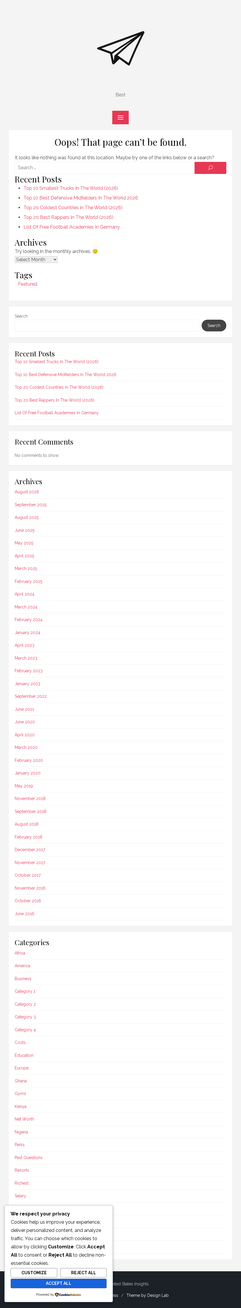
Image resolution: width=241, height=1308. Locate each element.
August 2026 (27, 491)
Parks (20, 1144)
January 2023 (27, 683)
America (22, 965)
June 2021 (24, 709)
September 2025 (30, 504)
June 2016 (24, 913)
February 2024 (29, 619)
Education (24, 1055)
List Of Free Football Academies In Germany (72, 227)
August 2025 (27, 517)
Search (21, 316)
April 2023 (24, 645)
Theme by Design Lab (147, 1295)
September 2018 (30, 811)
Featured (27, 284)
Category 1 (25, 991)
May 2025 (24, 543)
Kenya (20, 1106)
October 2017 (28, 875)
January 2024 (27, 632)
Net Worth (24, 1119)
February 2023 (29, 670)
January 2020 (28, 773)
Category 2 (25, 1004)
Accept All (58, 1283)
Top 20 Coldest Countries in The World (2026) (73, 207)
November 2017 (30, 862)
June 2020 (25, 722)
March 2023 (26, 658)
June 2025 (24, 530)
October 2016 (28, 900)
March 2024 (26, 607)
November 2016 (30, 888)
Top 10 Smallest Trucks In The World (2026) (71, 188)
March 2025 (26, 568)
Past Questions (29, 1157)
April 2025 (24, 556)
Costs (20, 1042)
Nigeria (21, 1132)
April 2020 (25, 734)
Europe (22, 1068)
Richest (22, 1183)
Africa (20, 953)
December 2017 (30, 849)
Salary (20, 1195)
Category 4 (25, 1029)
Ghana (21, 1081)
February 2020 (29, 760)
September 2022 (31, 696)
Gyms (20, 1093)
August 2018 (27, 824)
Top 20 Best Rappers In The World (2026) (68, 217)
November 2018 (30, 798)
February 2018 (28, 837)
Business (23, 978)
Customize (34, 1272)
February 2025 (28, 581)
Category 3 (25, 1016)
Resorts (22, 1170)
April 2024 (24, 594)
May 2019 (24, 786)
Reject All (83, 1272)
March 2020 (26, 747)
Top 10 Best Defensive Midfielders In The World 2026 (81, 198)
